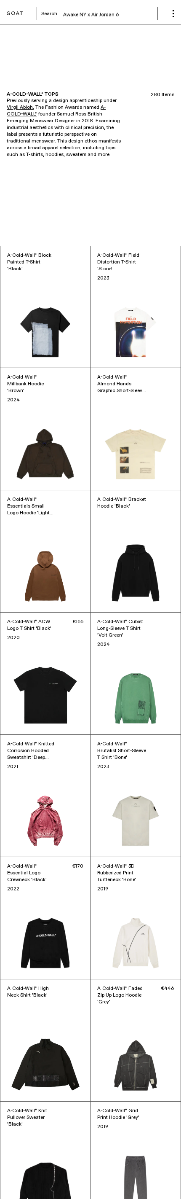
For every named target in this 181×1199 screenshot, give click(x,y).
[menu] (173, 14)
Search (99, 13)
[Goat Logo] (15, 13)
